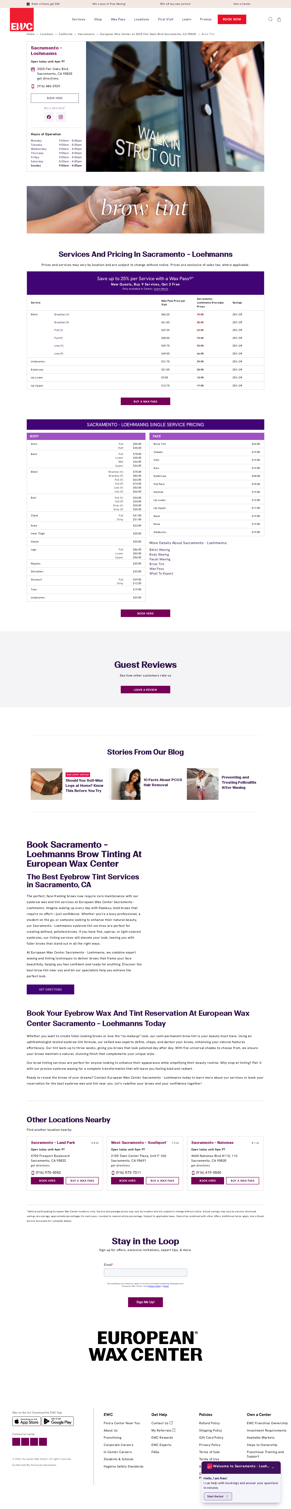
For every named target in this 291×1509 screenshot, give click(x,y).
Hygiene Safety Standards (124, 1466)
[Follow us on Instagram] (61, 117)
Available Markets (261, 1437)
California (66, 34)
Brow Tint (160, 444)
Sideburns (160, 532)
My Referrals (161, 1430)
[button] (270, 19)
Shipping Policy (210, 1430)
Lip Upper (37, 385)
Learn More (161, 288)
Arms (34, 444)
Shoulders (37, 571)
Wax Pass (156, 569)
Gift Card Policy (211, 1437)
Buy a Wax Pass (55, 108)
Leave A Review (145, 690)
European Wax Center (35, 1459)
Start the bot (215, 1496)
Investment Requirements (267, 1430)
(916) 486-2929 (48, 86)
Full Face (159, 484)
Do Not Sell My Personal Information (34, 1465)
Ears (156, 468)
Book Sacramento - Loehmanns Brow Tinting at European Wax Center (84, 854)
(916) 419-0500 (208, 1172)
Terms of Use (209, 1459)
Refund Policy (209, 1423)
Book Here (55, 98)
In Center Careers (118, 1452)
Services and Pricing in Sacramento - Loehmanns (146, 254)
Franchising (113, 1437)
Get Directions (50, 989)
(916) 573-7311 (128, 1172)
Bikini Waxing (159, 550)
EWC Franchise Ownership (267, 1423)
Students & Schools (119, 1459)
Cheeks (158, 452)
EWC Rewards (162, 1437)
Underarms (38, 361)
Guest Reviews (145, 665)
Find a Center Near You (122, 1423)
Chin (156, 460)
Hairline (158, 492)
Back (34, 454)
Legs (33, 549)
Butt (33, 497)
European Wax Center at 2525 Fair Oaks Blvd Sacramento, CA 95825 (148, 34)
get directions (48, 78)
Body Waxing (159, 554)
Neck (157, 516)
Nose (157, 524)
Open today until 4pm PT (48, 61)
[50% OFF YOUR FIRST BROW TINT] (145, 232)
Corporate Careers (118, 1445)
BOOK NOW (232, 19)
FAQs (155, 1452)
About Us (111, 1430)
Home (31, 34)
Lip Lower (37, 377)
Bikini (34, 314)
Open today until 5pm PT (128, 1149)
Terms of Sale (209, 1452)
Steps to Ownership (262, 1445)
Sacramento (87, 34)
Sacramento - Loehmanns (46, 51)
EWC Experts (161, 1445)
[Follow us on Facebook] (49, 117)
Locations (47, 34)
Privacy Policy (209, 1445)
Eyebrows (37, 369)
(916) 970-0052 (48, 1172)
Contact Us (160, 1423)
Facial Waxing (159, 559)
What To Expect (161, 573)
